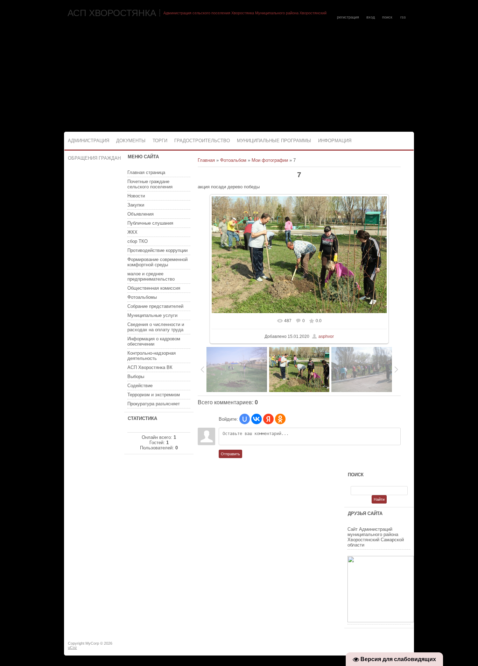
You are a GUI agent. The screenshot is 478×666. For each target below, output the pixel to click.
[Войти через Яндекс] (268, 419)
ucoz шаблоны (387, 646)
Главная (206, 160)
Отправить (230, 454)
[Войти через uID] (244, 419)
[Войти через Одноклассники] (280, 419)
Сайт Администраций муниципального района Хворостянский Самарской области (375, 537)
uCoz (72, 647)
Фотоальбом (233, 160)
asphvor (326, 336)
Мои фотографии (270, 160)
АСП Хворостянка (112, 13)
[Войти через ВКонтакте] (256, 419)
